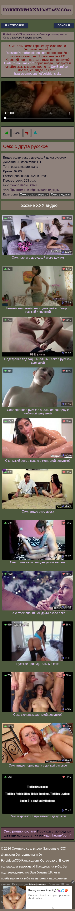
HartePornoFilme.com (19, 63)
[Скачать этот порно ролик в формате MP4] (35, 133)
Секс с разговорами (34, 194)
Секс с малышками (23, 185)
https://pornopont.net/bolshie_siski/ (37, 73)
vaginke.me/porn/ (57, 835)
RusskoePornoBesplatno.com (26, 52)
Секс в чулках (61, 194)
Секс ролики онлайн (19, 831)
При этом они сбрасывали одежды (34, 189)
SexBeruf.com (60, 66)
